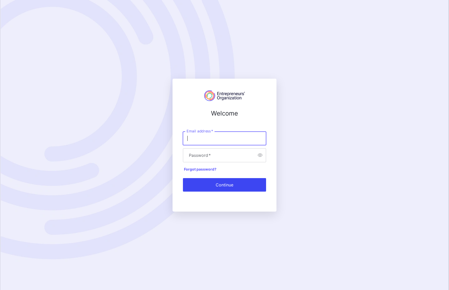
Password (200, 155)
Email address (200, 131)
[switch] (260, 155)
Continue (224, 184)
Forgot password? (200, 169)
